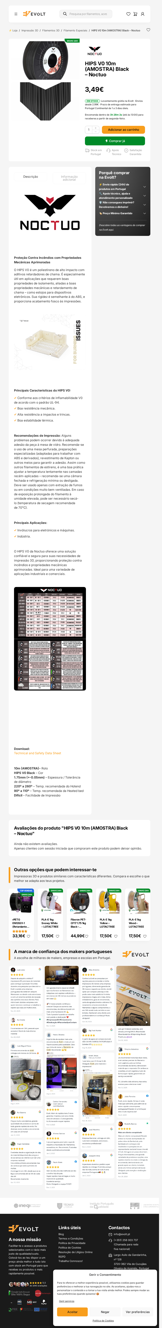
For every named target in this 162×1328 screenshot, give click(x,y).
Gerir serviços (66, 1301)
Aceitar (72, 1312)
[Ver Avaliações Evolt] (80, 1079)
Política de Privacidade (71, 1243)
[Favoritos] (128, 14)
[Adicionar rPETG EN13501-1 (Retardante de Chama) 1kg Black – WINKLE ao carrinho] (28, 908)
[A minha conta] (142, 14)
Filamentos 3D (50, 30)
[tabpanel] (50, 499)
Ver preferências (138, 1312)
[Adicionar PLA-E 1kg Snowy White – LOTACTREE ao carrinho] (57, 908)
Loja (14, 30)
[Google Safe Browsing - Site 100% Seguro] (19, 1293)
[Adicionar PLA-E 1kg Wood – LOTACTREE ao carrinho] (145, 908)
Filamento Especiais (75, 30)
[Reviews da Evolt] (30, 1284)
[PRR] (28, 1309)
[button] (45, 60)
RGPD (61, 1256)
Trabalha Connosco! (70, 1261)
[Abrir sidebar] (16, 14)
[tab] (30, 176)
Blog (61, 1234)
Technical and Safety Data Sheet (37, 753)
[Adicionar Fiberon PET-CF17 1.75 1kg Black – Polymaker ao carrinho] (86, 908)
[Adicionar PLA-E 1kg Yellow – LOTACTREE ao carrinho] (116, 908)
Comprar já (117, 141)
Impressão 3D (30, 30)
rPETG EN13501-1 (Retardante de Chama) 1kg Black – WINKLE (21, 928)
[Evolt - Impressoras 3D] (34, 14)
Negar (105, 1312)
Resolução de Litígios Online (75, 1252)
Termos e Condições (70, 1238)
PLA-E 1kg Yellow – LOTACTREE (107, 923)
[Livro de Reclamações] (43, 1293)
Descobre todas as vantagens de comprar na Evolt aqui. (122, 227)
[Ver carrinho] (135, 14)
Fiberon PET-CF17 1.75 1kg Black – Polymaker (78, 925)
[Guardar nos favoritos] (148, 30)
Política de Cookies (103, 1320)
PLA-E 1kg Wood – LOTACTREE (136, 923)
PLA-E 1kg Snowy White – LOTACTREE (49, 923)
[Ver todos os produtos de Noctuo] (95, 50)
